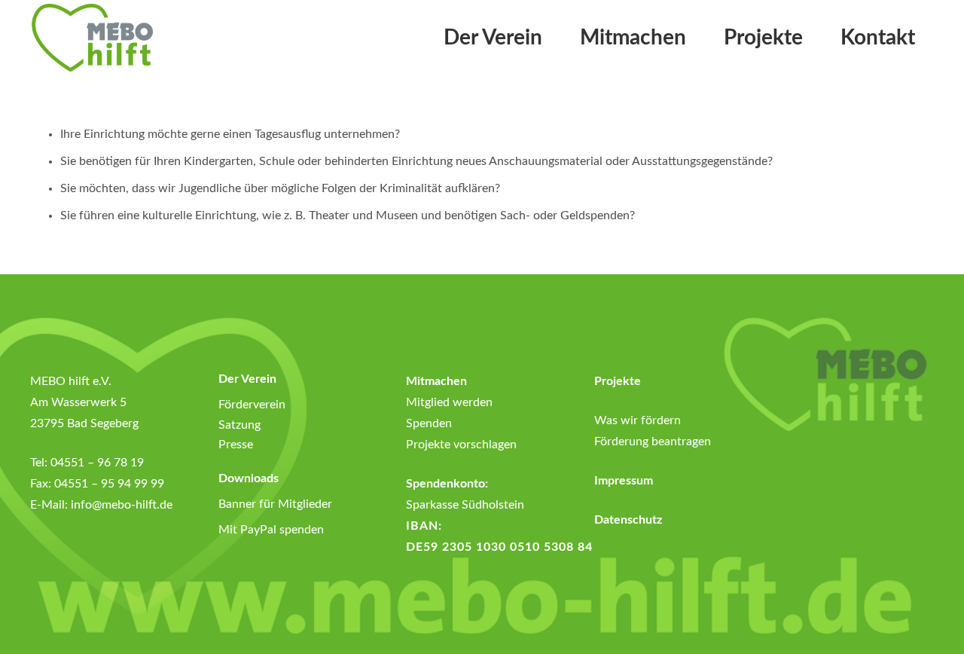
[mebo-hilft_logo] (91, 38)
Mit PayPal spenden (271, 530)
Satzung (239, 425)
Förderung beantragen (652, 441)
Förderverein (251, 405)
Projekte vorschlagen (461, 445)
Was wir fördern (637, 420)
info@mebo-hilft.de (121, 505)
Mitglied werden (449, 402)
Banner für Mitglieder (275, 504)
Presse (235, 445)
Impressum (623, 481)
